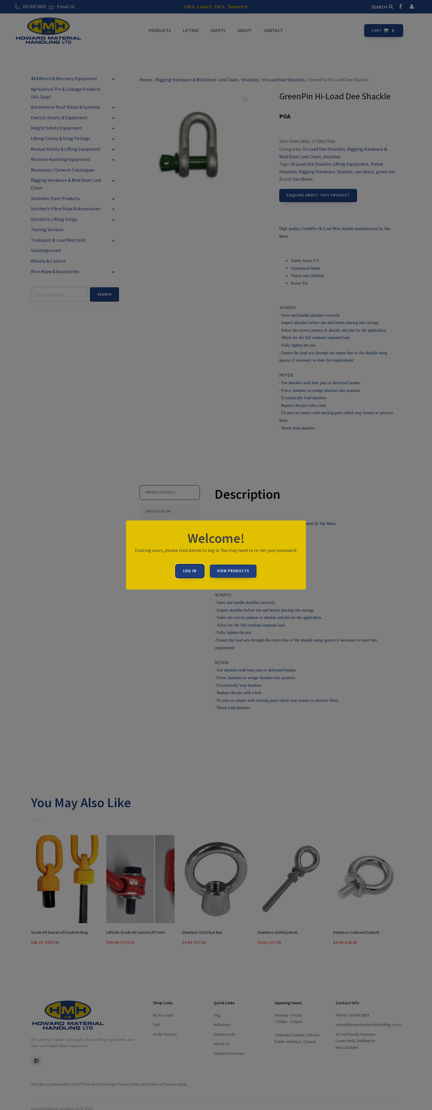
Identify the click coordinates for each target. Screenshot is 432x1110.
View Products (233, 570)
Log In (190, 570)
